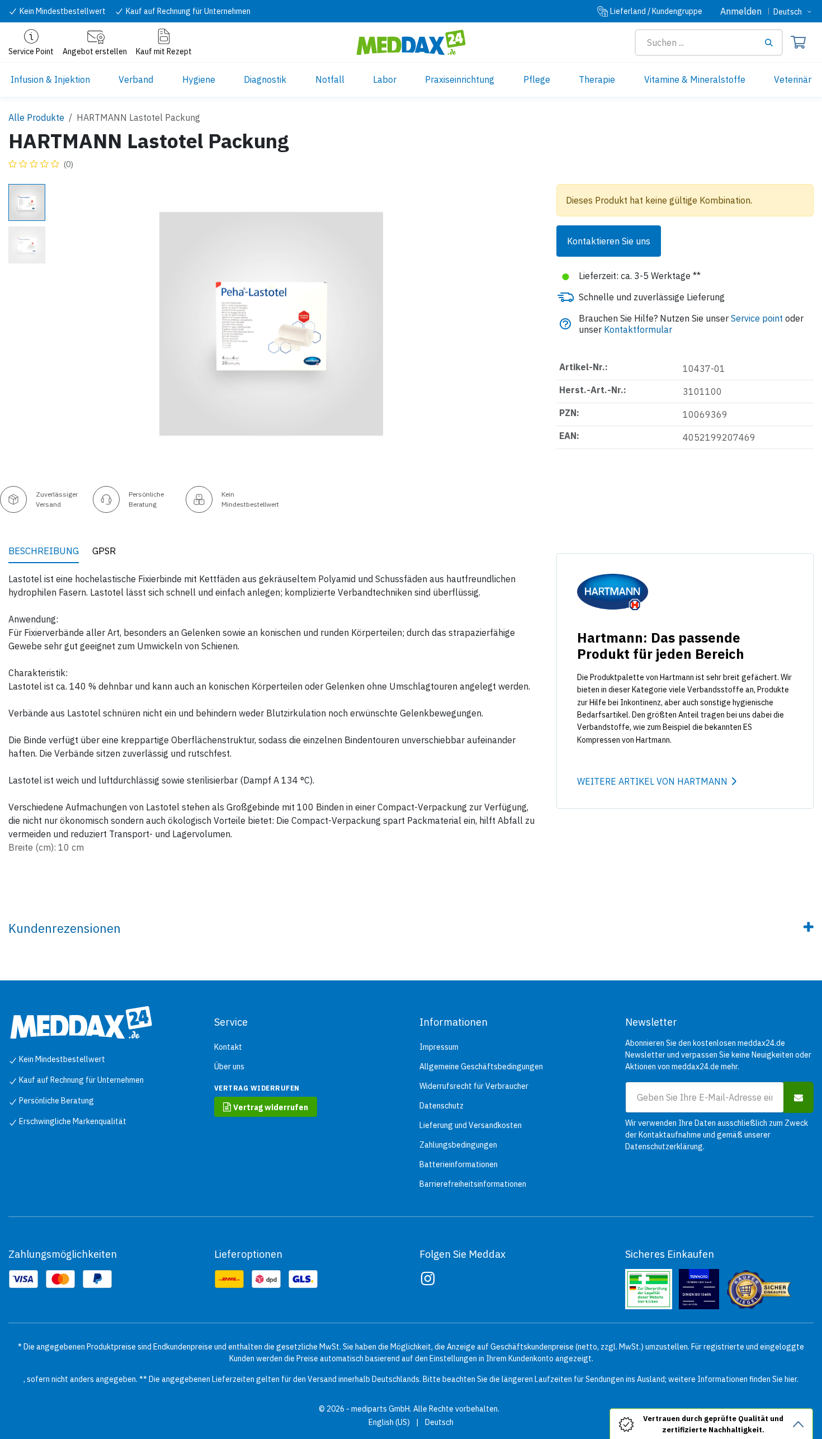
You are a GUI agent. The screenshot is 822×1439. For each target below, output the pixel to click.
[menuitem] (50, 80)
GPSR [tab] (104, 551)
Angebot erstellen (95, 51)
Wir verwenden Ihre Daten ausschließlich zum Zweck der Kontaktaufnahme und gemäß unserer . (716, 1135)
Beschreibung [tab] (43, 551)
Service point (757, 318)
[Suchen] (773, 42)
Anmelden (741, 11)
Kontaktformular (638, 329)
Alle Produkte (36, 117)
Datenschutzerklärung (664, 1146)
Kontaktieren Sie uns (608, 241)
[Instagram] (427, 1278)
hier (791, 1379)
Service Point (31, 51)
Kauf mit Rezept (164, 51)
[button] (73, 324)
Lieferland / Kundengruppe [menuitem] (656, 11)
